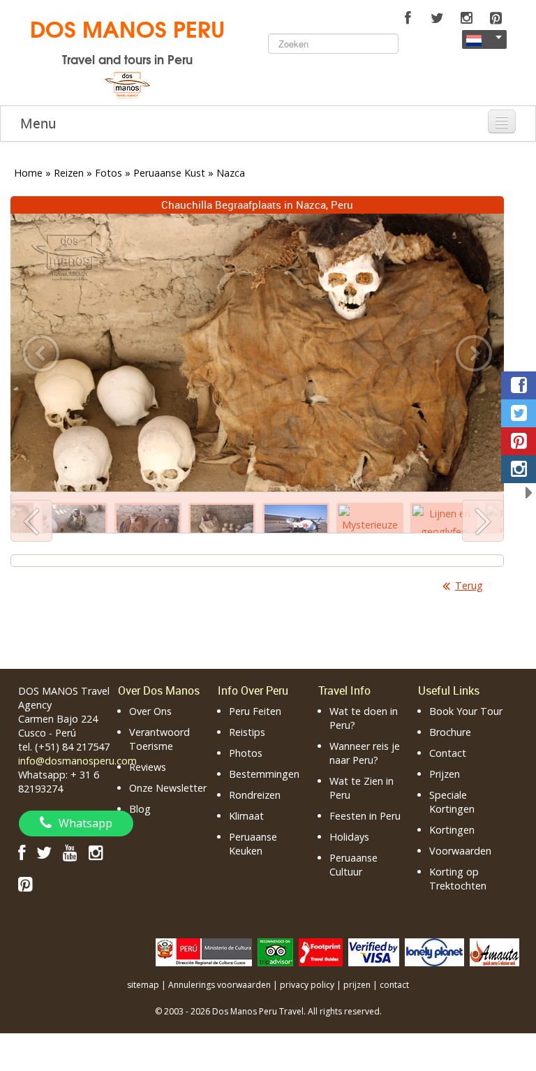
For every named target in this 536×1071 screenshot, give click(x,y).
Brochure (450, 732)
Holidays (349, 836)
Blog (140, 808)
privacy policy (307, 985)
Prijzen (444, 774)
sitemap (143, 985)
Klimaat (246, 815)
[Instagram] (466, 18)
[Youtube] (70, 852)
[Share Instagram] (518, 469)
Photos (245, 753)
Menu (38, 123)
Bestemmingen (264, 774)
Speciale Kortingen (452, 801)
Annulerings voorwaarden (219, 985)
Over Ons (150, 711)
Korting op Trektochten (457, 878)
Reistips (247, 732)
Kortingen (452, 829)
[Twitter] (437, 18)
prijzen (357, 985)
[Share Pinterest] (518, 441)
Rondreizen (255, 795)
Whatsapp (85, 823)
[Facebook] (407, 18)
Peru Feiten (255, 711)
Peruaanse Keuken (253, 843)
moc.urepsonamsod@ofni (77, 760)
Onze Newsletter (168, 788)
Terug (469, 585)
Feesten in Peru (365, 815)
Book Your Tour (465, 711)
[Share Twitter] (518, 413)
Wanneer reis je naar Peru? (364, 753)
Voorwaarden (460, 850)
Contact (447, 753)
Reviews (147, 767)
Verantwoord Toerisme (159, 739)
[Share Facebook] (518, 385)
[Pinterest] (495, 18)
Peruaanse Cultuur (353, 864)
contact (394, 985)
